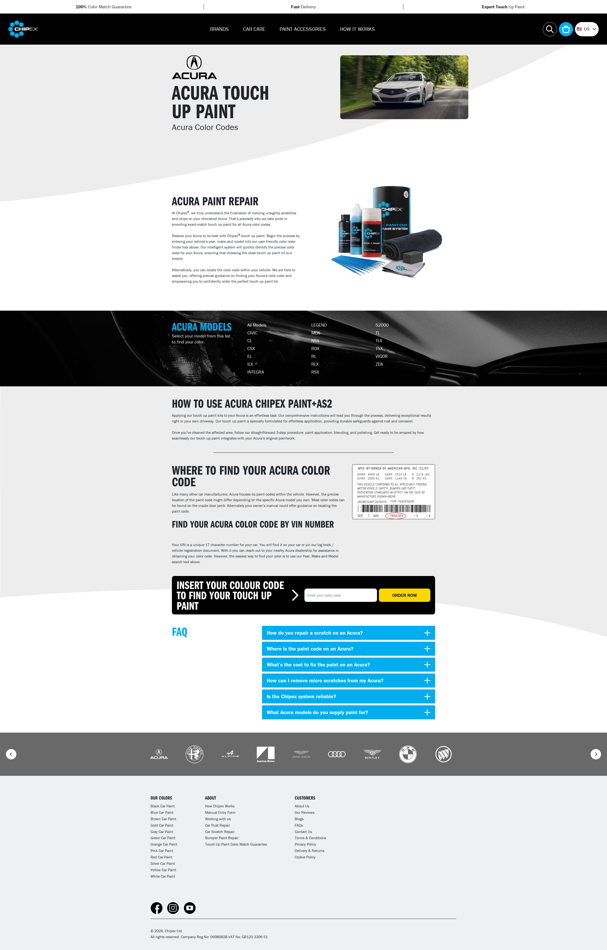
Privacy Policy (305, 844)
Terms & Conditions (310, 837)
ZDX (379, 364)
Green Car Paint (163, 837)
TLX (379, 340)
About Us (302, 806)
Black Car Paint (163, 806)
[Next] (596, 754)
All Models (257, 325)
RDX (315, 348)
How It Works (357, 29)
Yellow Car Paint (163, 869)
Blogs (299, 818)
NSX (315, 340)
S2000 (382, 325)
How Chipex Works (220, 806)
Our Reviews (304, 812)
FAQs (299, 825)
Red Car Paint (161, 857)
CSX (251, 348)
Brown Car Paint (163, 818)
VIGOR (382, 356)
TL (378, 333)
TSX (379, 348)
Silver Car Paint (163, 863)
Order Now (404, 595)
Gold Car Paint (162, 825)
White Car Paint (163, 876)
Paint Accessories (303, 29)
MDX (315, 333)
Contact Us (303, 831)
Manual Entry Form (220, 812)
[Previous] (11, 754)
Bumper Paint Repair (222, 837)
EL (249, 356)
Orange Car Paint (164, 844)
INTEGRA (255, 372)
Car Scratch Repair (220, 831)
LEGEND (319, 325)
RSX (315, 372)
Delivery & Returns (309, 850)
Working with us (218, 818)
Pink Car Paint (162, 850)
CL (249, 340)
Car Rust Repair (217, 825)
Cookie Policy (305, 857)
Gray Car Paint (162, 831)
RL (313, 356)
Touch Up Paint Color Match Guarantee (236, 844)
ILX (250, 364)
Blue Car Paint (162, 812)
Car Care (254, 29)
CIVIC (252, 333)
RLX (315, 364)
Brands (219, 29)
